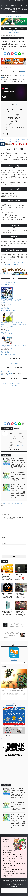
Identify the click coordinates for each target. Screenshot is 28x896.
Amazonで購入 (5, 307)
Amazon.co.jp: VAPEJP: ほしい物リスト (9, 371)
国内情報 (17, 503)
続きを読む (14, 697)
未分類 (20, 503)
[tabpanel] (14, 684)
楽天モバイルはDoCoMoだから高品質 (14, 725)
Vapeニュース (5, 503)
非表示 (17, 104)
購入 (7, 134)
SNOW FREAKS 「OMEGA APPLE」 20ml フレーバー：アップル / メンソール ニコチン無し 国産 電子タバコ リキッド (13, 324)
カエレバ (10, 304)
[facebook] (8, 53)
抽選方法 (9, 124)
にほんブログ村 (14, 385)
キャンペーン (12, 503)
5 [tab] (16, 701)
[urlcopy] (23, 53)
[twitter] (5, 53)
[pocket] (12, 53)
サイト (3, 549)
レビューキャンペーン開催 (13, 109)
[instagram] (14, 449)
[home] (18, 449)
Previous (2, 683)
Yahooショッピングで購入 (8, 310)
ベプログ (22, 71)
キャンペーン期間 (12, 115)
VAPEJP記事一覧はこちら (20, 445)
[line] (19, 53)
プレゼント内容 (11, 121)
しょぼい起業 (9, 705)
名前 (3, 537)
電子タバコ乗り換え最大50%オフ (14, 16)
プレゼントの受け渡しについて (15, 128)
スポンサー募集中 (14, 363)
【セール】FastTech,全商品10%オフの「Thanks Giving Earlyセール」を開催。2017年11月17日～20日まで (7, 578)
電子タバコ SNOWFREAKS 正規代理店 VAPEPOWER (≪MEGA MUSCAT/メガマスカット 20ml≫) (13, 301)
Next (25, 683)
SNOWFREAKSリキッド (8, 282)
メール (4, 543)
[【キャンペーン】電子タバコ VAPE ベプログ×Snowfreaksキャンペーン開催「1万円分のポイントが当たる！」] (15, 53)
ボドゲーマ (14, 660)
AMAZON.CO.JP (4, 374)
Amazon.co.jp (10, 373)
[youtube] (16, 449)
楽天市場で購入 (5, 308)
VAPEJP (14, 11)
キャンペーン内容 (12, 112)
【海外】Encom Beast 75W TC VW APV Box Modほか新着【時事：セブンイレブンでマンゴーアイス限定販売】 (7, 614)
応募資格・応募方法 (13, 118)
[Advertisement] (14, 404)
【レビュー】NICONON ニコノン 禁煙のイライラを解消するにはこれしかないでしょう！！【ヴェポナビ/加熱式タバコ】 (18, 476)
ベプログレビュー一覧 (7, 284)
